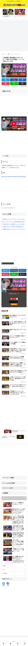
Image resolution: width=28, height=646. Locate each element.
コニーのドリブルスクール (8, 263)
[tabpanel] (8, 13)
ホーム (14, 641)
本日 (4, 498)
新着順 (5, 573)
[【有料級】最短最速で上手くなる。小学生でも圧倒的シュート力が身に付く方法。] (17, 395)
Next (27, 14)
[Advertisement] (14, 35)
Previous (1, 14)
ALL (4, 569)
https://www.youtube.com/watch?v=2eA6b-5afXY (13, 176)
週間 (4, 565)
